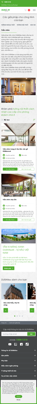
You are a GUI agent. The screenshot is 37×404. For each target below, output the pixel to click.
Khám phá (7, 268)
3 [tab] (19, 316)
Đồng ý (18, 396)
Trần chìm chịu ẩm (10, 199)
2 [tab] (17, 316)
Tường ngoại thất (8, 25)
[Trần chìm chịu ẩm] (18, 185)
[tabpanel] (14, 298)
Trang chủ (3, 322)
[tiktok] (27, 344)
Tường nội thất (22, 25)
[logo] (5, 10)
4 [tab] (22, 316)
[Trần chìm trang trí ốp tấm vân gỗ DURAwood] (18, 134)
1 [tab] (14, 316)
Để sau (18, 399)
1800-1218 (21, 339)
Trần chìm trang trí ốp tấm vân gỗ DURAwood (15, 150)
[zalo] (15, 344)
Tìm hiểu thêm (10, 169)
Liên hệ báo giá (26, 169)
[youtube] (9, 344)
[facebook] (21, 344)
